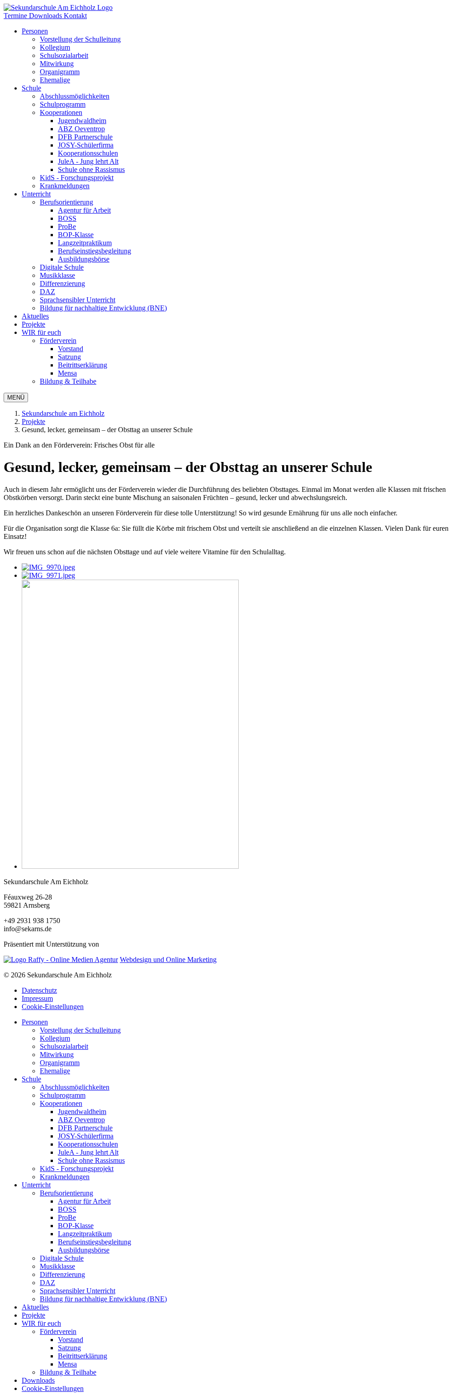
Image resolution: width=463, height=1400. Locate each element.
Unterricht (36, 194)
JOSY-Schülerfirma (85, 1136)
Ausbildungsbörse (83, 1250)
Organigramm (60, 1063)
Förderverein (58, 340)
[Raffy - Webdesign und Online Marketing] (61, 959)
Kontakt (75, 15)
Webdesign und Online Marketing (168, 959)
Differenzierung (62, 1274)
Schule (31, 88)
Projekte (33, 324)
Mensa (67, 1364)
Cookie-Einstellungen (53, 1006)
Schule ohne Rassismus (91, 1160)
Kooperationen (61, 112)
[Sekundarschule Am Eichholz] (58, 7)
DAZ (47, 1282)
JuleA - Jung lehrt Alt (88, 1152)
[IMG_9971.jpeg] (48, 575)
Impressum (37, 998)
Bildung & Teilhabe (68, 1372)
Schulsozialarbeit (64, 1046)
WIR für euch (41, 332)
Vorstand (70, 1339)
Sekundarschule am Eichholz (63, 413)
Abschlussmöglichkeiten (74, 1087)
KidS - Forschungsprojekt (76, 1168)
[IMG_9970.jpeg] (48, 567)
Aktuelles (35, 316)
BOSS (67, 1209)
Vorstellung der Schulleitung (80, 1030)
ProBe (67, 1217)
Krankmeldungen (65, 1177)
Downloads (46, 15)
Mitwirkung (57, 1054)
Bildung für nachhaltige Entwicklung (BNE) (103, 1299)
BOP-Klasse (76, 1225)
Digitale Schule (62, 1258)
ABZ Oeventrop (81, 1120)
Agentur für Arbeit (84, 1201)
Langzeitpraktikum (85, 1234)
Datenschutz (39, 990)
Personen (35, 31)
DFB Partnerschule (85, 1128)
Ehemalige (55, 1071)
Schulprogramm (62, 1095)
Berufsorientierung (66, 202)
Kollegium (55, 1038)
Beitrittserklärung (82, 1356)
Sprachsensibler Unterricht (77, 1291)
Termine (16, 15)
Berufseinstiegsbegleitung (94, 1242)
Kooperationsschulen (88, 1144)
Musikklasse (57, 1266)
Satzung (69, 1348)
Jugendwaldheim (82, 1111)
